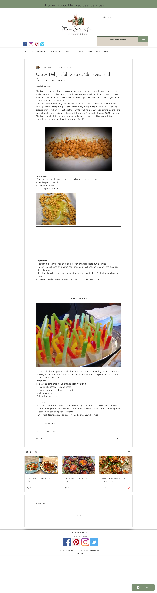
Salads (80, 51)
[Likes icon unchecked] (42, 537)
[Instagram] (31, 44)
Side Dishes (50, 423)
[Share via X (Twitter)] (43, 431)
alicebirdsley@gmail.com (81, 571)
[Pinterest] (37, 44)
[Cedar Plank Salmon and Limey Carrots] (41, 465)
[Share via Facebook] (37, 431)
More (106, 51)
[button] (129, 52)
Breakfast (42, 51)
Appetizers (56, 51)
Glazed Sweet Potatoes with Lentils (76, 479)
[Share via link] (54, 431)
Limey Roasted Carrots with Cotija (38, 479)
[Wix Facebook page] (25, 44)
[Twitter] (94, 580)
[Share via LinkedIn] (48, 431)
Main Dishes (94, 51)
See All (130, 451)
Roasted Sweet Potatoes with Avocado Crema (113, 479)
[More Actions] (119, 527)
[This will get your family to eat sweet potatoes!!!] (115, 465)
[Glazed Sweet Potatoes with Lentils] (78, 465)
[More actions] (119, 67)
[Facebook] (67, 580)
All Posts (28, 51)
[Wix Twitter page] (42, 44)
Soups (69, 51)
